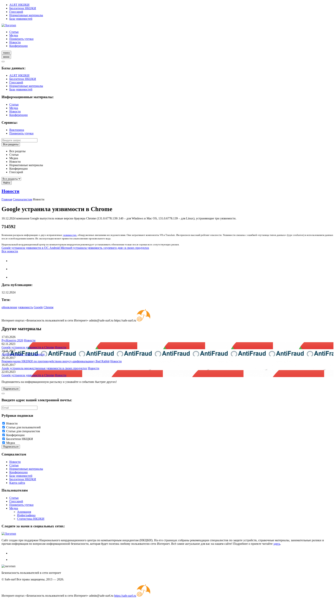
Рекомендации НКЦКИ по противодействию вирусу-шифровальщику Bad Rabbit (56, 361)
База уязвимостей (20, 18)
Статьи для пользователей (23, 427)
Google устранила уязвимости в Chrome (28, 347)
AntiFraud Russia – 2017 (17, 354)
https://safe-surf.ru (125, 595)
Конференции (18, 45)
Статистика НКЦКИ (30, 518)
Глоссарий (16, 11)
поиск (6, 52)
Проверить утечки (21, 38)
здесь (276, 543)
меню (6, 56)
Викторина (16, 129)
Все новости (10, 251)
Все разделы (10, 144)
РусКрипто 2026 (12, 340)
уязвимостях (70, 235)
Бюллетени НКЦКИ (22, 8)
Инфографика (26, 515)
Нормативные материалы (26, 15)
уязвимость (25, 307)
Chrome (49, 307)
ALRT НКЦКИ (19, 4)
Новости (15, 42)
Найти (6, 182)
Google (38, 307)
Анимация (24, 511)
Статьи (14, 32)
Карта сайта (17, 482)
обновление (9, 307)
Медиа (13, 35)
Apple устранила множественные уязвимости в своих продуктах (44, 368)
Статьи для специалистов (23, 431)
